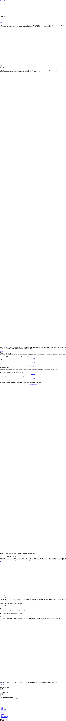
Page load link (2, 718)
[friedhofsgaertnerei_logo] (29, 15)
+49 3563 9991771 (4, 690)
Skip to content (2, 0)
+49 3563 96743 (3, 695)
